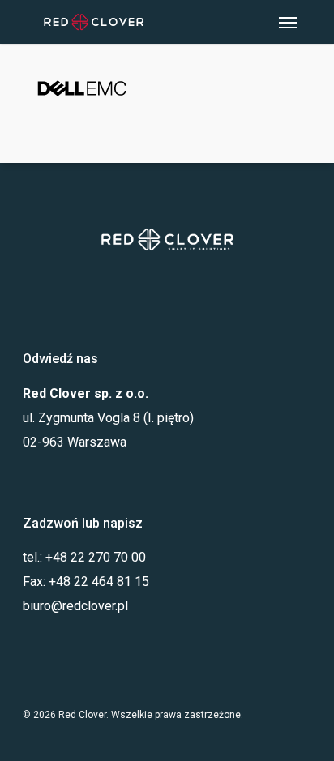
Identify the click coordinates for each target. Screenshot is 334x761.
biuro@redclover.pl (75, 606)
